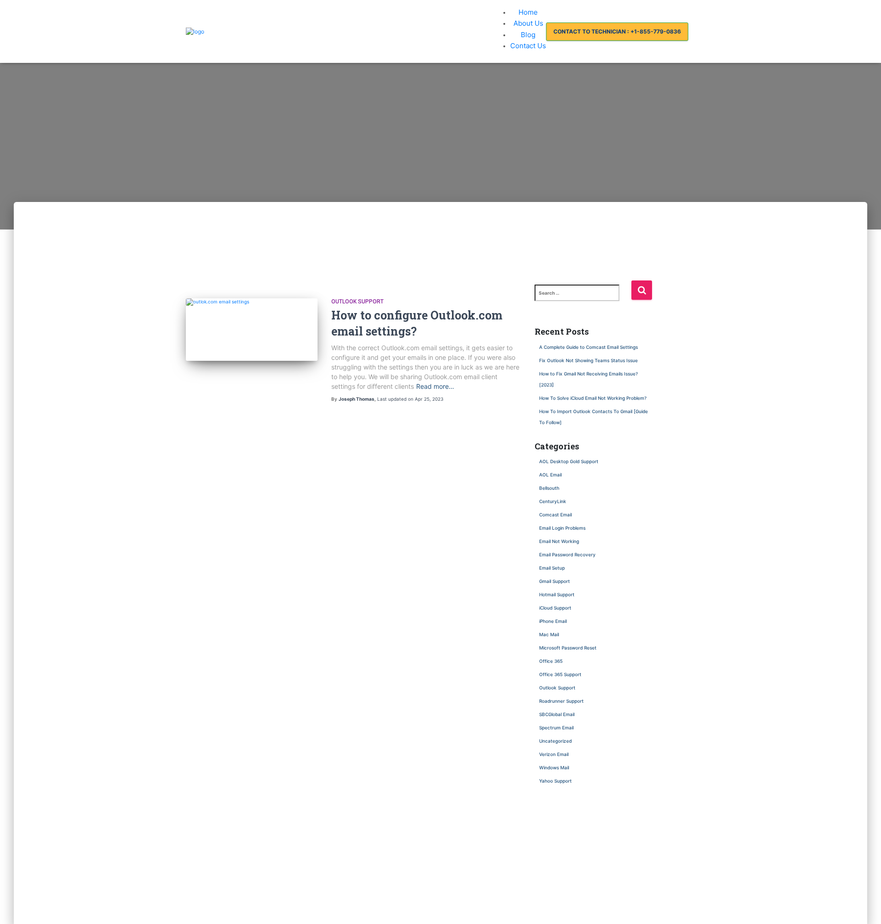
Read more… (435, 386)
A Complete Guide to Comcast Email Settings (588, 347)
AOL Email (550, 474)
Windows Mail (554, 767)
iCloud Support (555, 607)
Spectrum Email (556, 727)
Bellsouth (549, 488)
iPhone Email (553, 621)
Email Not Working (559, 541)
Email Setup (552, 568)
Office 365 (551, 661)
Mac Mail (549, 634)
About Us (528, 23)
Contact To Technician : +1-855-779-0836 (617, 31)
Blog (528, 34)
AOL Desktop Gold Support (568, 461)
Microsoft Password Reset (568, 647)
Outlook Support (357, 301)
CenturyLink (552, 501)
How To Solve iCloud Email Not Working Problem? (593, 398)
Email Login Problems (562, 528)
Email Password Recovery (567, 554)
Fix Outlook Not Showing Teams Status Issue (589, 360)
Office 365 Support (560, 674)
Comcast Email (555, 514)
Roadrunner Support (561, 701)
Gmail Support (554, 581)
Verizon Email (554, 754)
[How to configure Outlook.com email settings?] (252, 302)
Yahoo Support (555, 781)
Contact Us (528, 45)
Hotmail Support (556, 594)
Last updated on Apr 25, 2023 (410, 399)
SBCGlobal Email (556, 714)
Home (528, 12)
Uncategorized (555, 741)
